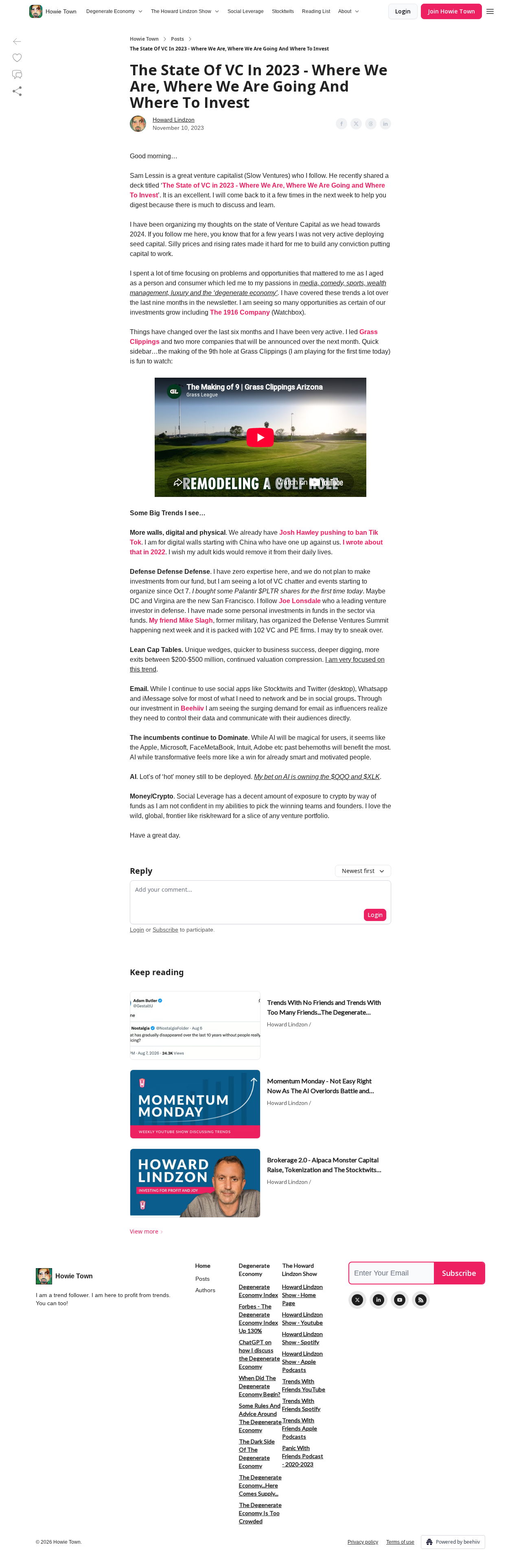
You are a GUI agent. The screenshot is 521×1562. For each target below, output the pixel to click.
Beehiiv (192, 708)
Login (403, 11)
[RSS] (421, 1300)
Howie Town (144, 39)
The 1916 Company (240, 312)
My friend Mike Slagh (181, 620)
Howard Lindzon (174, 119)
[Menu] (490, 10)
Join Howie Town (451, 11)
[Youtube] (400, 1300)
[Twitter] (357, 1300)
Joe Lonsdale (300, 600)
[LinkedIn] (378, 1300)
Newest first (358, 871)
